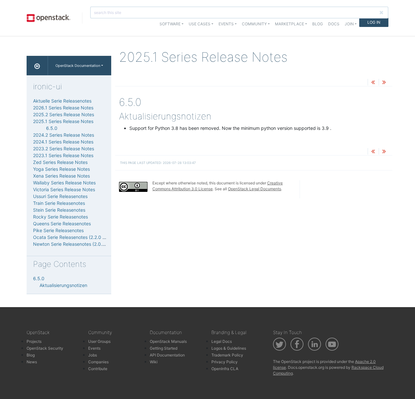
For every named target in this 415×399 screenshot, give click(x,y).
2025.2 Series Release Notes (63, 114)
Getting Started (163, 348)
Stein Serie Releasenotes (59, 210)
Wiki (154, 361)
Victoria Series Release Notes (64, 189)
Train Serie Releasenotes (59, 203)
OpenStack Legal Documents (254, 188)
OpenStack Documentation (77, 65)
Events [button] (226, 23)
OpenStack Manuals (168, 341)
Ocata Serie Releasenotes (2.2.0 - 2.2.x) (75, 237)
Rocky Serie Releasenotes (60, 216)
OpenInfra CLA (224, 368)
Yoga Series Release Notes (61, 169)
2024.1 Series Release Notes (63, 141)
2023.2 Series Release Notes (63, 148)
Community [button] (254, 23)
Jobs (92, 355)
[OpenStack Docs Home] (37, 65)
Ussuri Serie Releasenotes (60, 196)
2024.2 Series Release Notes (63, 135)
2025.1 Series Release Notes (63, 121)
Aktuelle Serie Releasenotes (62, 101)
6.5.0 (51, 128)
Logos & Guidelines (228, 348)
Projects (34, 341)
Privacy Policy (224, 361)
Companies (98, 361)
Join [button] (349, 23)
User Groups (99, 341)
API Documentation (167, 355)
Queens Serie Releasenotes (62, 223)
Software (170, 23)
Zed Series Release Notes (60, 162)
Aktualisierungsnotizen (63, 285)
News (32, 361)
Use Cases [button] (199, 23)
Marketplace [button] (289, 23)
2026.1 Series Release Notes (63, 107)
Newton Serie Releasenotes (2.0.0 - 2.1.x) (77, 244)
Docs (333, 23)
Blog (317, 23)
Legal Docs (221, 341)
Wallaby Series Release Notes (64, 182)
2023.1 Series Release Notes (63, 155)
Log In (373, 22)
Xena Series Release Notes (61, 176)
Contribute (97, 368)
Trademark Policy (227, 355)
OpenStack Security (45, 348)
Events (94, 348)
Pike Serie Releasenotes (58, 230)
